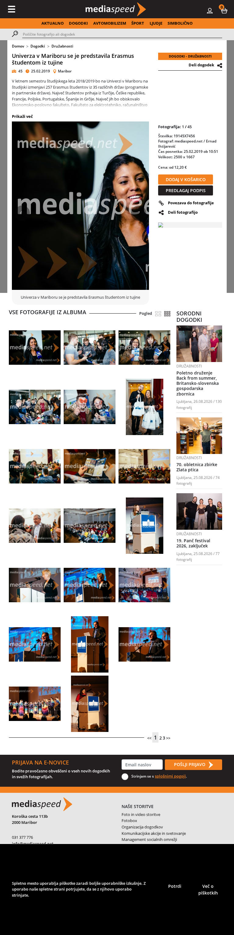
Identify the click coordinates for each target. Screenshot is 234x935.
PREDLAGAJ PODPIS (186, 190)
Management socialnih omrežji (149, 839)
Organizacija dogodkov (142, 827)
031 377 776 (22, 837)
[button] (224, 10)
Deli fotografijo (183, 212)
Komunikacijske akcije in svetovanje (154, 833)
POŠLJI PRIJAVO (190, 764)
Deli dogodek (201, 65)
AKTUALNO (52, 23)
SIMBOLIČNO (180, 23)
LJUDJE (156, 23)
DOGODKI (78, 23)
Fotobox (129, 820)
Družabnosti (62, 46)
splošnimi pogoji (170, 776)
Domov (18, 46)
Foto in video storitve (141, 814)
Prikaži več (22, 116)
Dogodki (37, 46)
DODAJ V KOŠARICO (186, 179)
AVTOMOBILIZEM (109, 23)
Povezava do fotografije (191, 203)
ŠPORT (137, 23)
